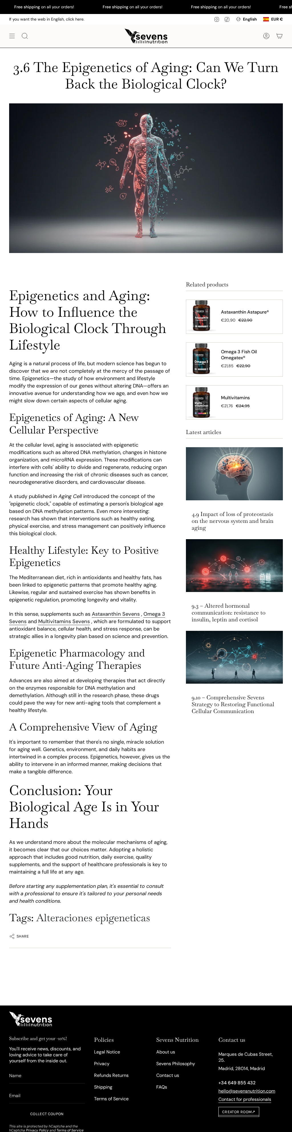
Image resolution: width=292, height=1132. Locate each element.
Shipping (103, 1087)
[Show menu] (12, 36)
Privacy (102, 1064)
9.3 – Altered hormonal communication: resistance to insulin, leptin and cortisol (228, 612)
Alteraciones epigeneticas (93, 917)
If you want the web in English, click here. (46, 19)
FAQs (161, 1087)
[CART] (279, 36)
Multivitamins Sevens (64, 621)
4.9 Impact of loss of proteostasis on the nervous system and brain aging (232, 521)
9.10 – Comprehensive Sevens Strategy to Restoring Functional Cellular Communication (233, 704)
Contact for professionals (244, 1099)
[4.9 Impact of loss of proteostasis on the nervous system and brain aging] (234, 473)
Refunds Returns (111, 1075)
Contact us (167, 1075)
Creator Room (239, 1111)
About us (165, 1052)
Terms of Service (111, 1099)
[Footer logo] (30, 1018)
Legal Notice (107, 1052)
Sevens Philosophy (175, 1064)
